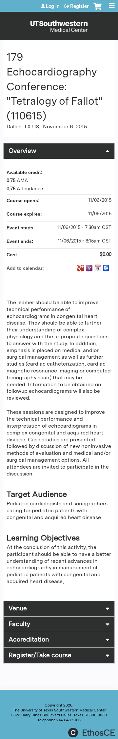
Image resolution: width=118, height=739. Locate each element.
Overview (22, 151)
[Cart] (97, 9)
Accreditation (29, 639)
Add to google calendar (80, 268)
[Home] (59, 24)
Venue (18, 608)
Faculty (19, 624)
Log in (53, 6)
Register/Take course (40, 655)
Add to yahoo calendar (89, 268)
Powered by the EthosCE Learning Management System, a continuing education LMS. (91, 732)
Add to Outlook (106, 268)
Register (79, 6)
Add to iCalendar (97, 267)
